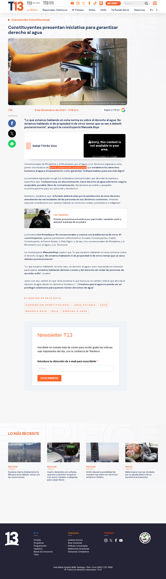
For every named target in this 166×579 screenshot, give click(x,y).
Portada (37, 540)
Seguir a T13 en (112, 110)
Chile (103, 9)
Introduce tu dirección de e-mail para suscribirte (67, 361)
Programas (39, 543)
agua (104, 305)
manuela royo (36, 311)
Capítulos (38, 549)
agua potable (85, 305)
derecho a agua (75, 311)
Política (154, 9)
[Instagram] (105, 541)
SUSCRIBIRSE (49, 378)
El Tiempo (78, 9)
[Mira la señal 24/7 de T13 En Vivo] (113, 3)
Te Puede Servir (120, 9)
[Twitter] (111, 541)
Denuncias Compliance (78, 551)
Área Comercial (75, 543)
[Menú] (155, 3)
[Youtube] (121, 541)
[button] (156, 10)
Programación (40, 546)
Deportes (139, 9)
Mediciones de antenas (78, 549)
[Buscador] (146, 3)
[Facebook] (116, 541)
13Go (36, 554)
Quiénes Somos (75, 540)
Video (92, 9)
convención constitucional (48, 305)
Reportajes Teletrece (55, 9)
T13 (10, 110)
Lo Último (32, 9)
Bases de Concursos (43, 551)
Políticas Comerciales (78, 546)
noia (55, 311)
